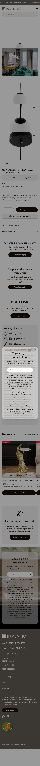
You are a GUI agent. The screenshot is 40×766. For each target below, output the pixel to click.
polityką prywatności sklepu (15, 377)
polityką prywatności (20, 409)
